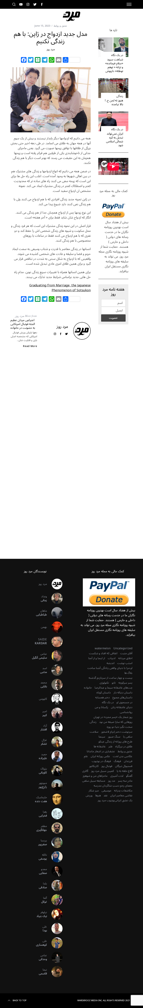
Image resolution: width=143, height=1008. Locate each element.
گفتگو (129, 776)
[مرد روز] (55, 584)
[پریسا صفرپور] (55, 842)
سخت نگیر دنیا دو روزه (119, 727)
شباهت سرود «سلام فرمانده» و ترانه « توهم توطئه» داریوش (114, 65)
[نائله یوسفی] (55, 856)
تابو (114, 683)
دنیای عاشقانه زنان (121, 707)
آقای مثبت (126, 653)
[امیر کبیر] (55, 713)
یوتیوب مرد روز (106, 800)
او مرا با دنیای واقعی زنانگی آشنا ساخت (109, 668)
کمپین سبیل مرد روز (102, 771)
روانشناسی (126, 712)
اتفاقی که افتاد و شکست (103, 653)
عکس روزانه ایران (100, 756)
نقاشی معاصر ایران (121, 795)
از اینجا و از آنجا (96, 658)
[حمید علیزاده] (55, 756)
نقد (105, 795)
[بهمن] (55, 627)
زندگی (119, 96)
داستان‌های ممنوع (122, 697)
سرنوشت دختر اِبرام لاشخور (116, 732)
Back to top (20, 1001)
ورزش (89, 795)
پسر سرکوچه (125, 683)
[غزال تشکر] (55, 742)
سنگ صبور (114, 737)
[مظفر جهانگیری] (55, 828)
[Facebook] (23, 60)
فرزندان (128, 761)
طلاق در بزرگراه (123, 746)
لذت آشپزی (116, 776)
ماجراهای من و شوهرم (95, 776)
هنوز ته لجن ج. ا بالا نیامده (114, 102)
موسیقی (106, 791)
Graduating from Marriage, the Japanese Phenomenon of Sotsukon (60, 288)
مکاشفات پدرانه (123, 791)
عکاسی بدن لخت (122, 756)
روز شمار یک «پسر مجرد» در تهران (112, 717)
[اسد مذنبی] (55, 670)
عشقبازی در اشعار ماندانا (101, 751)
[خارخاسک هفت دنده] (55, 799)
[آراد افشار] (55, 727)
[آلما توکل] (55, 899)
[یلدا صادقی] (55, 885)
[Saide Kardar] (55, 641)
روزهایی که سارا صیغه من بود (115, 722)
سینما (102, 737)
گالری (85, 771)
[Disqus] (50, 407)
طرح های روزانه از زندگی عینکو (115, 742)
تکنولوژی (104, 683)
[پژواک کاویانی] (55, 770)
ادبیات (111, 658)
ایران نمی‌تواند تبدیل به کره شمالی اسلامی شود (114, 139)
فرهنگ (117, 761)
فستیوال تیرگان (123, 766)
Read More (30, 346)
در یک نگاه (117, 55)
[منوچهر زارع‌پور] (55, 785)
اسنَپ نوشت (124, 663)
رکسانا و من (101, 707)
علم (86, 756)
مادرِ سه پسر (125, 781)
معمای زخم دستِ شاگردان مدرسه (113, 786)
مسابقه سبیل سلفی (93, 781)
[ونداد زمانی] (55, 598)
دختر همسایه (102, 697)
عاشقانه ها (100, 746)
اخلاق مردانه (125, 658)
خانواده (88, 688)
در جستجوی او (124, 702)
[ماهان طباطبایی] (55, 612)
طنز (110, 746)
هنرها (98, 795)
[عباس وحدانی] (55, 957)
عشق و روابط (60, 25)
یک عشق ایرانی (123, 800)
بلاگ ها (128, 673)
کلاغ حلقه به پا (124, 771)
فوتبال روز (106, 766)
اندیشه (110, 663)
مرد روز (51, 49)
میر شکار (94, 791)
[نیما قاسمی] (55, 971)
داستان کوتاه (103, 693)
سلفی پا (127, 737)
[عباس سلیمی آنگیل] (55, 655)
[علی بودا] (55, 928)
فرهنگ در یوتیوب (101, 761)
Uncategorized (122, 648)
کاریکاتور (94, 766)
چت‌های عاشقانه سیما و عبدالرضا (113, 688)
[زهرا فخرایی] (55, 813)
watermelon (103, 648)
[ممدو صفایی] (55, 871)
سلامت (94, 732)
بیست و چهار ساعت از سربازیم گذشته (110, 678)
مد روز (111, 781)
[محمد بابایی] (55, 684)
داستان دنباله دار (123, 693)
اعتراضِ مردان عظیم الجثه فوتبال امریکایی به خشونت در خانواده (22, 324)
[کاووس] (55, 698)
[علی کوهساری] (55, 942)
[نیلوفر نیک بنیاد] (55, 914)
